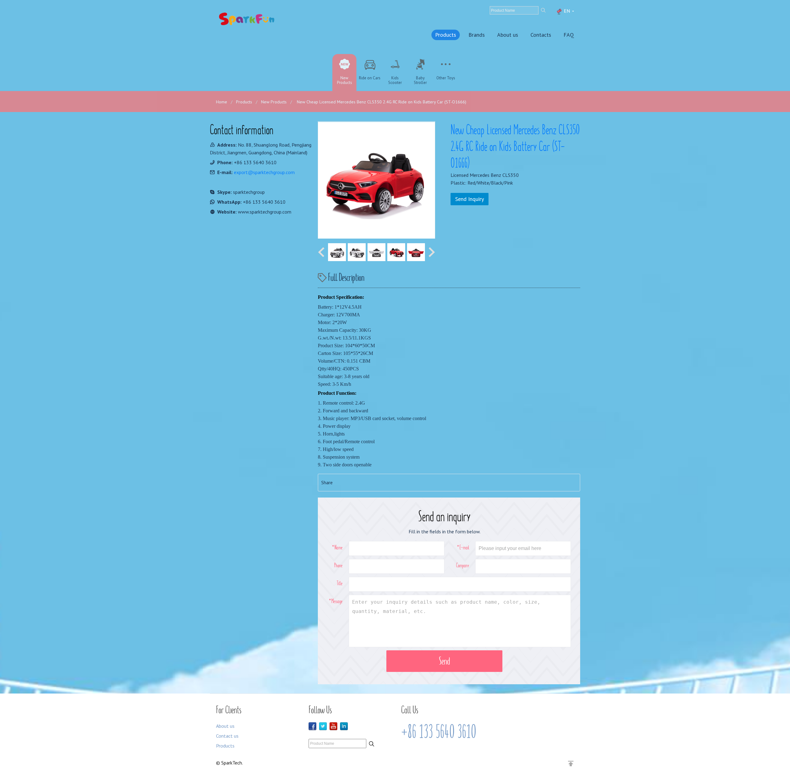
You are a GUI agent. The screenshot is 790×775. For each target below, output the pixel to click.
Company (462, 565)
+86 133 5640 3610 (438, 731)
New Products (274, 102)
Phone (338, 565)
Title (340, 583)
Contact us (227, 736)
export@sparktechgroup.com (264, 172)
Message (337, 601)
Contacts (540, 34)
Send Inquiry (469, 198)
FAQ (568, 34)
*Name (337, 547)
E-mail (464, 547)
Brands (476, 34)
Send (444, 661)
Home (221, 102)
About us (507, 34)
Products (445, 34)
